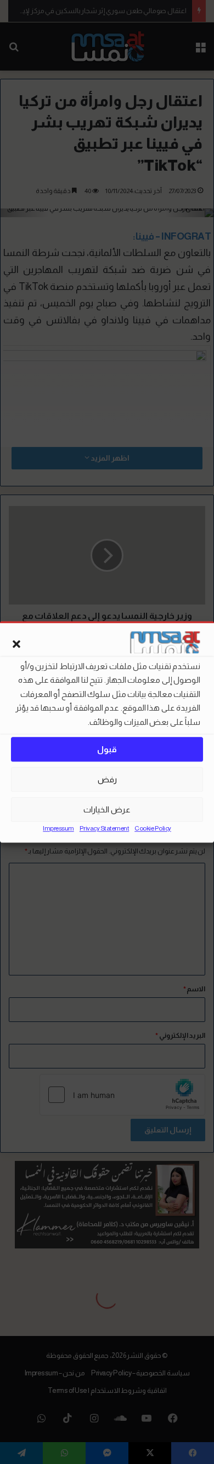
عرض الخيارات (107, 809)
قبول (107, 749)
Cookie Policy (152, 829)
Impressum (58, 829)
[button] (16, 643)
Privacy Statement (104, 829)
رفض (107, 779)
